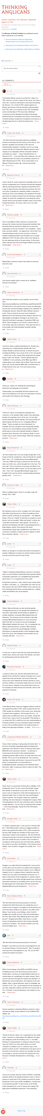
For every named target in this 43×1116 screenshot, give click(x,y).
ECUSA (14, 29)
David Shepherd (13, 447)
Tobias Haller (12, 339)
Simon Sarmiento (13, 292)
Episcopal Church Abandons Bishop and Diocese (22, 45)
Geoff (9, 565)
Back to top (21, 1111)
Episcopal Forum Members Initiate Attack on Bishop (23, 49)
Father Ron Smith (13, 133)
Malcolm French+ (13, 175)
